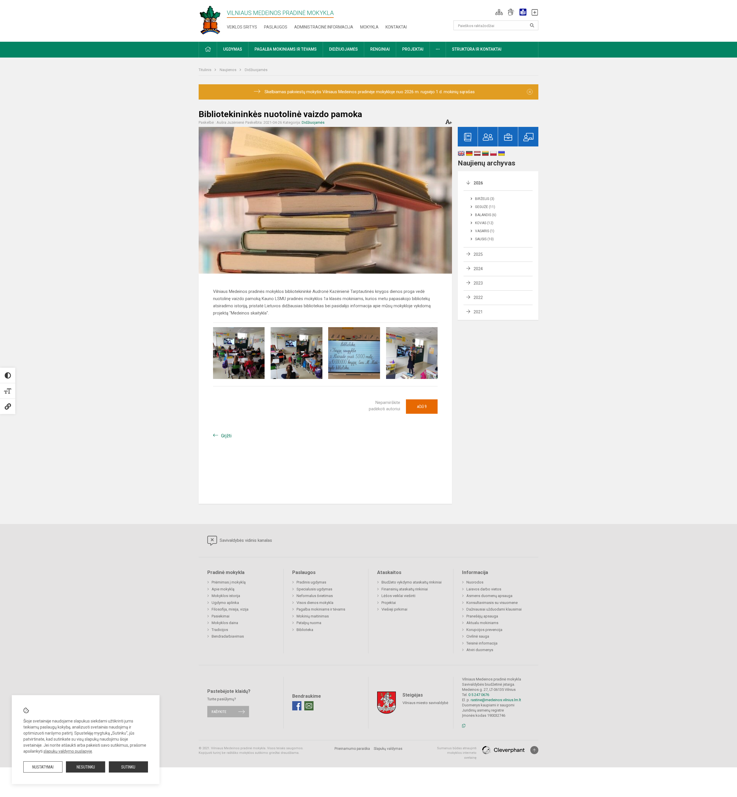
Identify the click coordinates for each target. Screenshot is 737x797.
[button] (499, 12)
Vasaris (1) (484, 231)
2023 (478, 283)
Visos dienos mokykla (315, 602)
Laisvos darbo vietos (483, 589)
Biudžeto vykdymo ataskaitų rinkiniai (411, 582)
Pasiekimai (220, 616)
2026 (478, 183)
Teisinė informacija (481, 643)
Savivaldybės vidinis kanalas (245, 540)
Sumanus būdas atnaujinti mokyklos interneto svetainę (456, 753)
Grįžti (226, 435)
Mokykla (369, 27)
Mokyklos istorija (226, 596)
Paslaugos (275, 27)
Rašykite (219, 712)
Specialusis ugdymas (314, 589)
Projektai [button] (412, 49)
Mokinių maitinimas (313, 616)
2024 (478, 268)
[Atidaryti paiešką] (532, 25)
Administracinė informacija (323, 27)
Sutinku (128, 767)
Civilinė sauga (477, 636)
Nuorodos (474, 582)
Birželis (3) (484, 199)
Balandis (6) (485, 215)
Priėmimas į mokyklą (229, 582)
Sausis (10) (484, 239)
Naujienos (228, 70)
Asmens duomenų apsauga (489, 596)
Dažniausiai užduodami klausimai (494, 609)
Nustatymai (43, 767)
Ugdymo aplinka (225, 602)
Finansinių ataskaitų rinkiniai (404, 589)
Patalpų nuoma (309, 623)
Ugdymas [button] (232, 49)
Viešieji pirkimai (394, 609)
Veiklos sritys (242, 27)
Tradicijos (220, 630)
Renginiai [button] (380, 49)
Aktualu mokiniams (482, 623)
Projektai (388, 602)
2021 (478, 312)
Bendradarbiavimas (228, 636)
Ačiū (422, 406)
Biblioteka (305, 630)
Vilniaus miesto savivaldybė (425, 702)
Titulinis (205, 70)
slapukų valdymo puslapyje (67, 751)
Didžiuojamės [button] (343, 49)
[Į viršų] (534, 750)
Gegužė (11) (485, 207)
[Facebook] (296, 705)
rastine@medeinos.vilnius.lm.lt (496, 700)
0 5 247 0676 (478, 695)
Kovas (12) (484, 223)
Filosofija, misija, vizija (230, 609)
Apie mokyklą (223, 589)
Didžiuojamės (256, 70)
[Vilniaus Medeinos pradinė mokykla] (210, 19)
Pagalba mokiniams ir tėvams (321, 609)
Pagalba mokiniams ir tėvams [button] (285, 49)
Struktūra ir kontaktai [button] (477, 49)
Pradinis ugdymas (311, 582)
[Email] (309, 705)
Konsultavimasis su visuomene (492, 602)
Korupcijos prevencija (484, 630)
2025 (478, 254)
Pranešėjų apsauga (482, 616)
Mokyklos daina (225, 623)
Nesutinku (86, 767)
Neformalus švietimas (315, 596)
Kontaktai (396, 27)
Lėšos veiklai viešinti (398, 596)
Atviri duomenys (479, 650)
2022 (478, 297)
